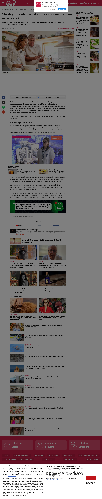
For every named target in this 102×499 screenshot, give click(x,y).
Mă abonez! (62, 9)
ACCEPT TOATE (91, 478)
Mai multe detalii (12, 476)
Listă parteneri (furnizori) (52, 479)
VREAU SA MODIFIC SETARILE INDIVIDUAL (91, 483)
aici (3, 489)
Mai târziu (52, 9)
